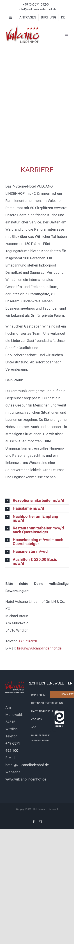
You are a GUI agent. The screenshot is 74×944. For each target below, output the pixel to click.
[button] (37, 501)
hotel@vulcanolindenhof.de (37, 9)
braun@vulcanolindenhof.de (39, 648)
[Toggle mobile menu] (67, 34)
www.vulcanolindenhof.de (25, 779)
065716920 (28, 641)
